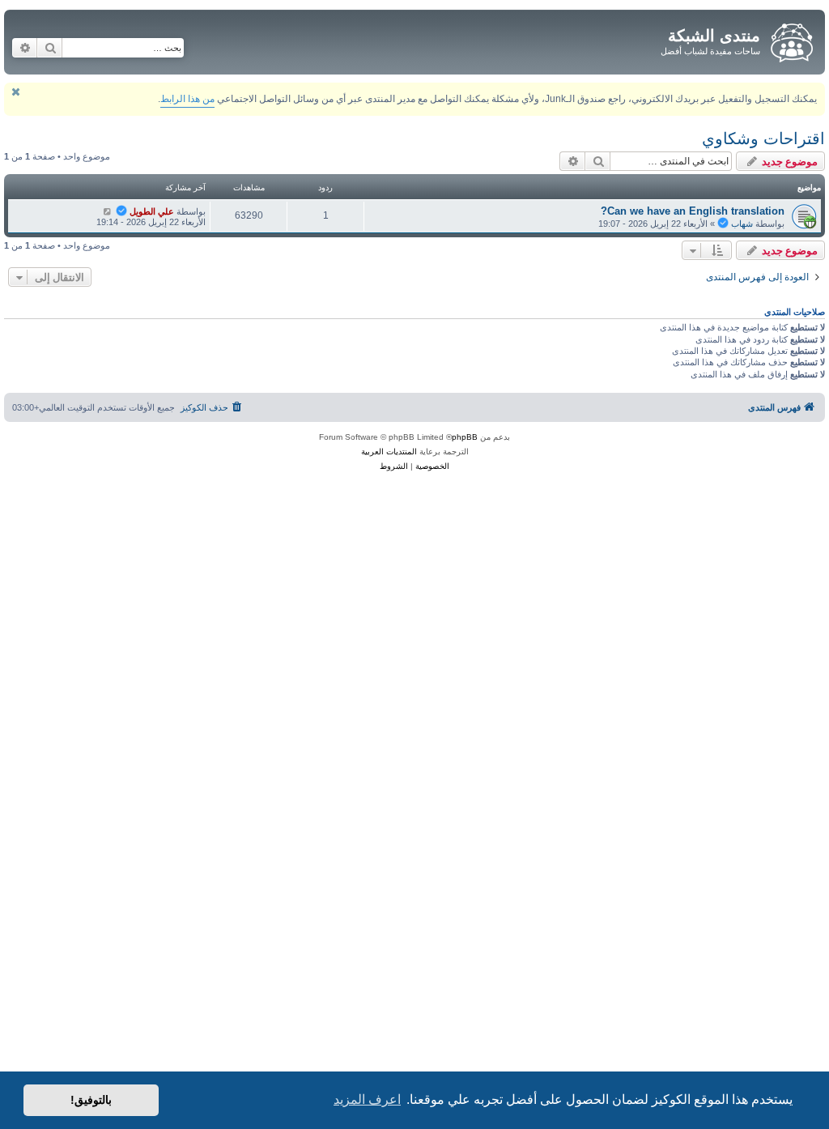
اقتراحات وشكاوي (763, 138)
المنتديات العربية (389, 451)
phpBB (465, 436)
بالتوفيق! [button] (91, 1099)
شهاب (742, 223)
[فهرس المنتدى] (790, 40)
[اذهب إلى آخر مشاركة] (107, 211)
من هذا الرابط (187, 98)
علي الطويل (152, 211)
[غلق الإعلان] (15, 92)
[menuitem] (212, 407)
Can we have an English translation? (692, 211)
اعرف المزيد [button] (367, 1099)
